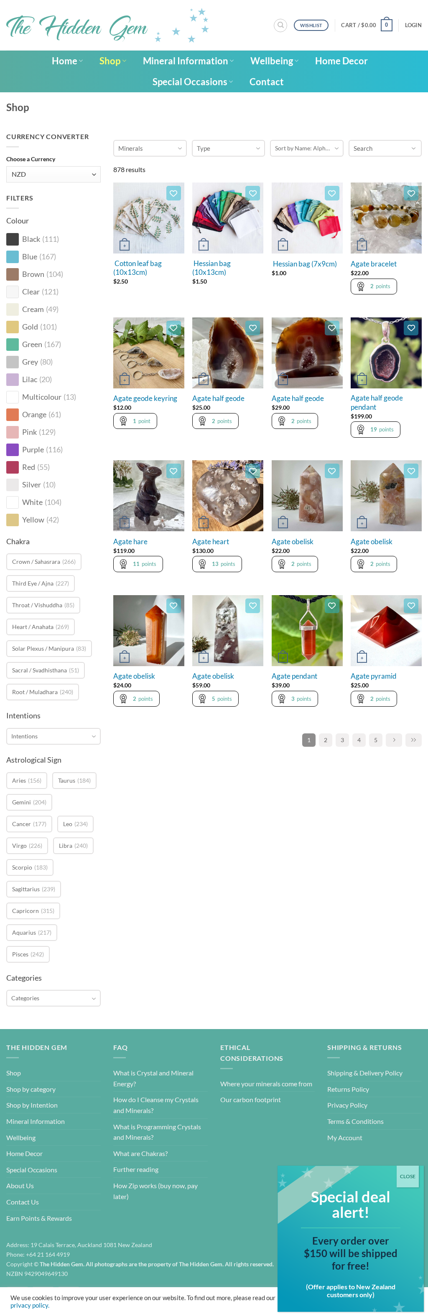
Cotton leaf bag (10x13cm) (137, 268)
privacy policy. (29, 1305)
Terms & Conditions (355, 1121)
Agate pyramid (374, 676)
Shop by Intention (32, 1105)
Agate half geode (218, 398)
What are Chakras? (140, 1153)
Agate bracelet (374, 264)
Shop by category (31, 1089)
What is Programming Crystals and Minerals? (157, 1132)
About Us (20, 1185)
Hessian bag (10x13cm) (211, 268)
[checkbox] (12, 239)
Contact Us (22, 1202)
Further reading (135, 1169)
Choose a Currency (30, 158)
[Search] (280, 25)
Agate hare (130, 542)
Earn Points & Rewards (39, 1218)
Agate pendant (294, 676)
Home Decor (341, 60)
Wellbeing (271, 60)
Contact (267, 81)
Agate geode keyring (145, 398)
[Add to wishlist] (173, 193)
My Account (344, 1137)
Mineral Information (185, 60)
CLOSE (407, 1176)
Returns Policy (348, 1089)
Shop (109, 60)
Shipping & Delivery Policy (365, 1073)
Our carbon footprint (250, 1099)
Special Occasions (190, 81)
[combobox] (53, 736)
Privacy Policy (347, 1105)
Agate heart (210, 542)
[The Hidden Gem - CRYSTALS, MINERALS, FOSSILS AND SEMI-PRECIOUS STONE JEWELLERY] (107, 25)
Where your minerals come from (266, 1084)
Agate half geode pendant (377, 402)
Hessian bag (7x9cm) (304, 264)
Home (64, 60)
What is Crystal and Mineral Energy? (153, 1078)
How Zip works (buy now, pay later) (155, 1191)
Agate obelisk (292, 542)
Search (363, 148)
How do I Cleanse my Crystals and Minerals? (156, 1104)
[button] (366, 25)
